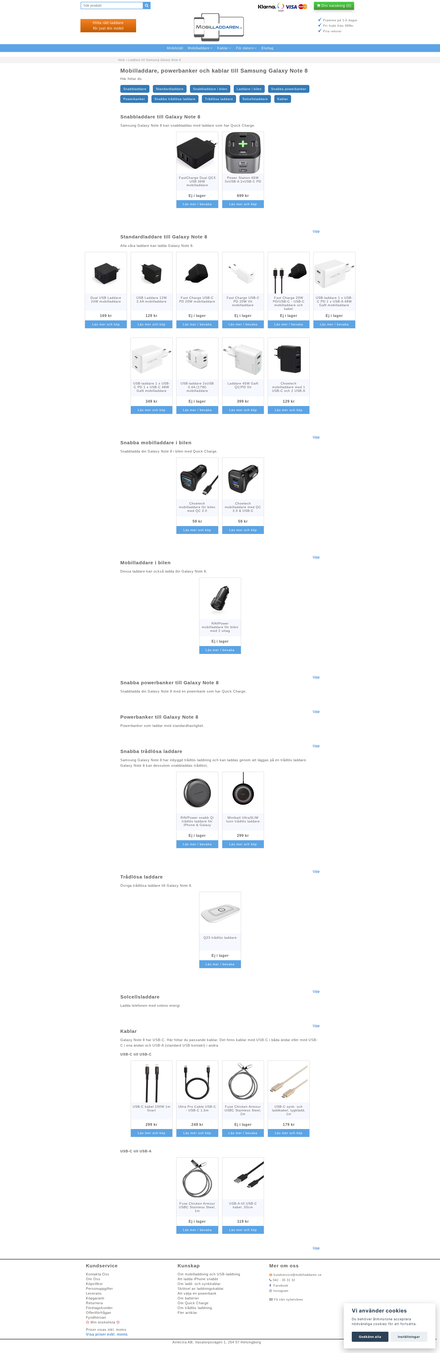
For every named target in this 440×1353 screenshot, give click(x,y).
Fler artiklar (187, 1313)
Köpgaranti (95, 1298)
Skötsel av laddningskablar (201, 1288)
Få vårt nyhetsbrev (288, 1299)
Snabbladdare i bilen (210, 89)
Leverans (94, 1293)
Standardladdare (170, 89)
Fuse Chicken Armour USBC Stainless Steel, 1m (197, 1207)
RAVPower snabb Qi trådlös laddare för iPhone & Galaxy (197, 821)
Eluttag (267, 48)
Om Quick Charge (193, 1303)
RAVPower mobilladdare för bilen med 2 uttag (220, 627)
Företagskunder (99, 1308)
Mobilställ (175, 48)
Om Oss (93, 1279)
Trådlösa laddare (219, 99)
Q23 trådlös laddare (220, 937)
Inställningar (409, 1337)
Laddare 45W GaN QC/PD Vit (243, 385)
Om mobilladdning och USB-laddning (209, 1274)
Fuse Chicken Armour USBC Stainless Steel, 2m (243, 1110)
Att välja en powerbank (197, 1293)
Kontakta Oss (97, 1274)
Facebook (280, 1285)
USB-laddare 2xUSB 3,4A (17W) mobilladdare (197, 387)
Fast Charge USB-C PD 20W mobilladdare (197, 299)
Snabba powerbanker (288, 89)
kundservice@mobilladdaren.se (298, 1275)
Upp (316, 231)
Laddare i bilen (249, 89)
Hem (121, 60)
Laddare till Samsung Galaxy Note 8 (154, 60)
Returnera (94, 1303)
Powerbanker (134, 99)
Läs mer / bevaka (197, 204)
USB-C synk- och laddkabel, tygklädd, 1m (288, 1110)
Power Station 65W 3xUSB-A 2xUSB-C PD (243, 179)
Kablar (282, 99)
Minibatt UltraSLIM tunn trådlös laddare (243, 819)
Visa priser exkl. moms (107, 1334)
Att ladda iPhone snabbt (198, 1279)
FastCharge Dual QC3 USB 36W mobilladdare (197, 181)
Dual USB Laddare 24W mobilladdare (106, 299)
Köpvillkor (94, 1284)
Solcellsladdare (255, 99)
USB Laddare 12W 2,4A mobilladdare (151, 299)
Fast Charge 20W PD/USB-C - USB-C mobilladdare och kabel (289, 303)
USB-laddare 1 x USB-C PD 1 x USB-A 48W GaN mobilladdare (334, 301)
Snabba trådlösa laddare (174, 99)
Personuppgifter (99, 1288)
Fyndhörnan (96, 1317)
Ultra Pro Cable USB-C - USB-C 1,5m (197, 1108)
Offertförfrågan (98, 1313)
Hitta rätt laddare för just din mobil (108, 25)
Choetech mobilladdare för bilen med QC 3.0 (197, 507)
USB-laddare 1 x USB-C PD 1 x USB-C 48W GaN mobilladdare (151, 387)
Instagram (281, 1291)
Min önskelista (103, 1322)
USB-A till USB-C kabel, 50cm (243, 1205)
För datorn (245, 48)
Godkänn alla (370, 1337)
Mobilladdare (198, 48)
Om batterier (188, 1298)
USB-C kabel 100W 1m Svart (151, 1108)
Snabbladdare (134, 89)
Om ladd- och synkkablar (199, 1284)
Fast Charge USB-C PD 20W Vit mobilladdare (243, 301)
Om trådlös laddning (195, 1308)
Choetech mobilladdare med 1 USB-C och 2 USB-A (288, 387)
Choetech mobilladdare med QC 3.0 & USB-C (243, 507)
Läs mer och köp (243, 204)
